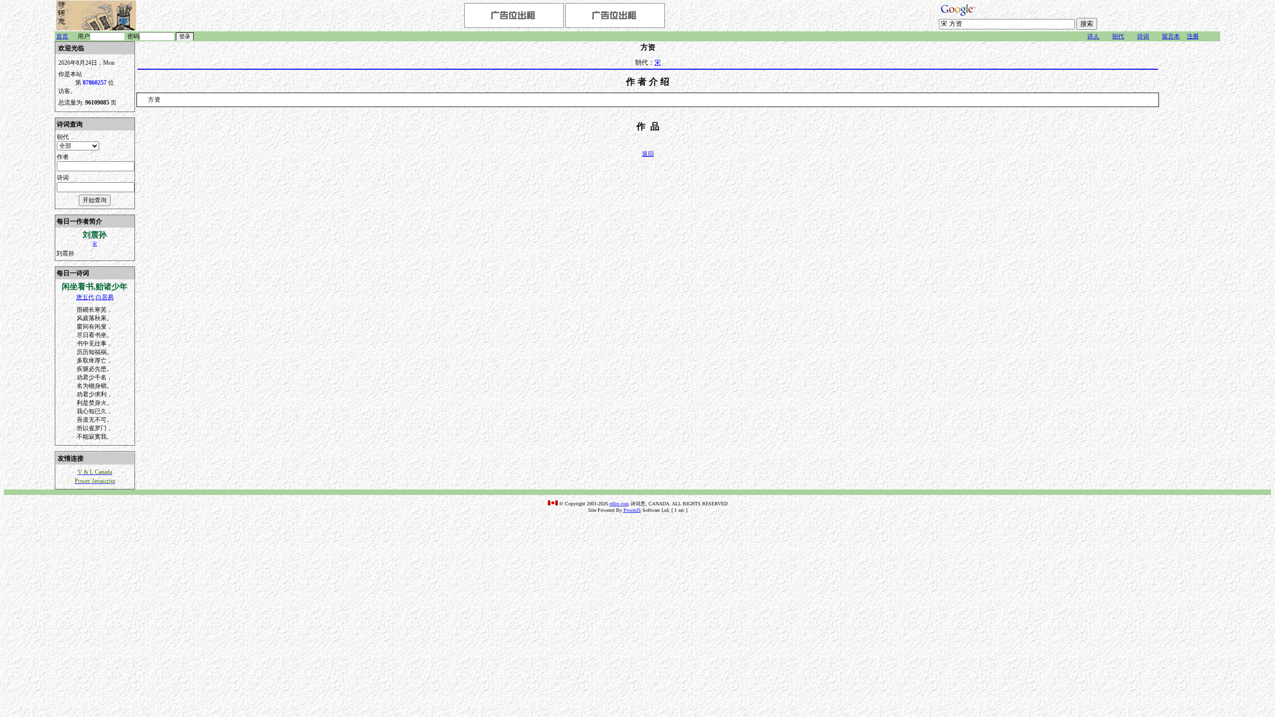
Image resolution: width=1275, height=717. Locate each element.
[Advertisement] (1190, 190)
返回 (648, 153)
